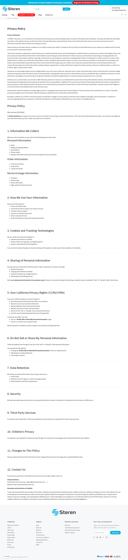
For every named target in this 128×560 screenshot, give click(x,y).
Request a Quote (70, 532)
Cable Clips (10, 530)
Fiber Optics (11, 532)
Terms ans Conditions (42, 537)
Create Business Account (72, 528)
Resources (39, 532)
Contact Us (39, 542)
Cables (9, 528)
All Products (11, 547)
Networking (10, 535)
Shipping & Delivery (42, 540)
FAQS (37, 545)
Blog (37, 525)
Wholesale (10, 540)
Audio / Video (11, 537)
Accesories (10, 542)
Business (38, 530)
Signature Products (13, 525)
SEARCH (66, 9)
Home (8, 18)
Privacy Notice (40, 535)
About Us (38, 528)
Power (9, 545)
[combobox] (47, 8)
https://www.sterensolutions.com (23, 485)
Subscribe (115, 533)
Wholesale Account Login (72, 530)
